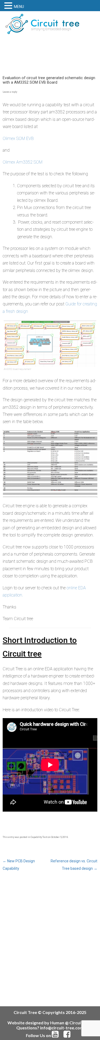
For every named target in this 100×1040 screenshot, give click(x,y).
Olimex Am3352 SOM (22, 162)
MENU (19, 7)
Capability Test (39, 837)
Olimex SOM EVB (18, 138)
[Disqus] (50, 938)
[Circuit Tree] (42, 24)
